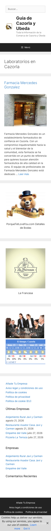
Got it (27, 528)
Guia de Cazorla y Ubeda (26, 23)
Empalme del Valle (16, 433)
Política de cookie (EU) (18, 401)
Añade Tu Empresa (16, 383)
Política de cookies (16, 392)
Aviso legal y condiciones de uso (24, 388)
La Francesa (25, 268)
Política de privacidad (18, 396)
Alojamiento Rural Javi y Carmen (24, 417)
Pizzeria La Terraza (16, 437)
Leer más (23, 174)
